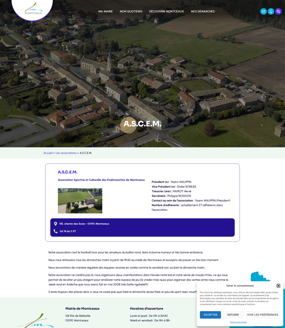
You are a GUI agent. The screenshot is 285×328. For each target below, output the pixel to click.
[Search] (278, 11)
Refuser (233, 314)
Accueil (48, 153)
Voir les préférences (262, 314)
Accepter (210, 314)
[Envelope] (263, 11)
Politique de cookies (238, 322)
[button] (278, 285)
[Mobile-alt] (271, 11)
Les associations (66, 153)
